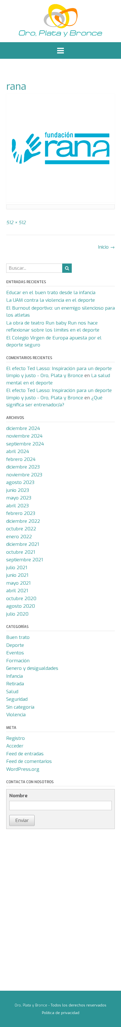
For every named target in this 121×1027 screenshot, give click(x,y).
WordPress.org (22, 769)
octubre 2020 (21, 598)
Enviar (22, 820)
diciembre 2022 (23, 521)
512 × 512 (16, 223)
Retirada (15, 684)
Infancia (14, 676)
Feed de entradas (25, 754)
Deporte (15, 645)
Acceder (14, 746)
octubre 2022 (21, 529)
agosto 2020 (20, 606)
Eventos (15, 653)
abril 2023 (17, 506)
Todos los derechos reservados (78, 1005)
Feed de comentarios (29, 761)
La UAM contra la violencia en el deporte (50, 300)
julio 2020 (17, 614)
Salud (12, 691)
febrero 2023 (20, 513)
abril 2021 (17, 590)
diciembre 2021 (22, 544)
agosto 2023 (20, 482)
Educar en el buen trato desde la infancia (50, 292)
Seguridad (17, 699)
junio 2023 (17, 490)
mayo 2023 (18, 498)
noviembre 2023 (24, 475)
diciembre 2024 (23, 428)
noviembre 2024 (24, 436)
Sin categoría (20, 707)
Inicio (106, 247)
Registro (15, 738)
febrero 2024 (20, 459)
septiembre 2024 (25, 444)
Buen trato (18, 637)
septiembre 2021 (24, 560)
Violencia (16, 714)
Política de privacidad (60, 1013)
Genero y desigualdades (32, 668)
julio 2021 (16, 567)
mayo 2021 (18, 583)
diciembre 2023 (23, 467)
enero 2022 (19, 536)
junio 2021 (17, 575)
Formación (18, 660)
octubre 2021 (20, 552)
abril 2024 (17, 451)
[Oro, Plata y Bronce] (60, 21)
